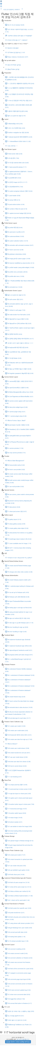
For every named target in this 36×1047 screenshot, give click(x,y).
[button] (1, 2)
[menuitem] (1, 4)
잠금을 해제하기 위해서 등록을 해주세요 (18, 1042)
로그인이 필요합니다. (23, 1039)
